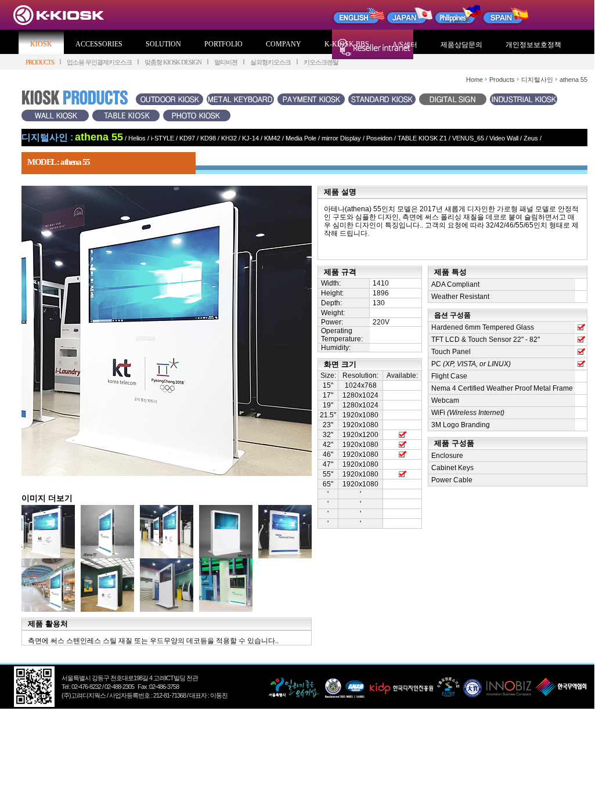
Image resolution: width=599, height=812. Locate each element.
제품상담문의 (461, 45)
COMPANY (283, 44)
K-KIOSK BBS (346, 44)
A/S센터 (404, 45)
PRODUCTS (40, 62)
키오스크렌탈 (321, 62)
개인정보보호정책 (533, 45)
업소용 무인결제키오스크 (99, 62)
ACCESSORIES (98, 44)
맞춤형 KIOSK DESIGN (173, 62)
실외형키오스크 (270, 62)
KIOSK (41, 44)
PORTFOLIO (223, 44)
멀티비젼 (225, 62)
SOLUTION (163, 44)
